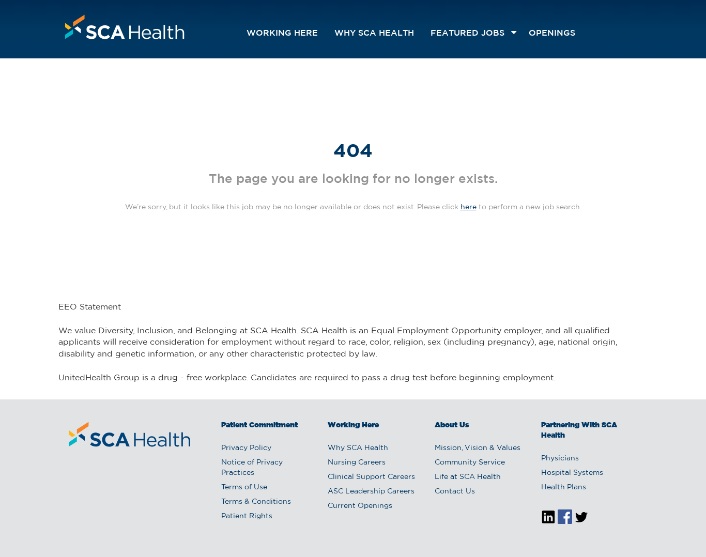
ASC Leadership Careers (371, 491)
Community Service (470, 462)
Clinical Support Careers (371, 477)
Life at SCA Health (468, 477)
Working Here (282, 33)
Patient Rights (246, 516)
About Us (452, 425)
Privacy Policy (246, 448)
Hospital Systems (572, 472)
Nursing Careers (357, 462)
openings (552, 33)
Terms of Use (244, 487)
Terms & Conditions (256, 501)
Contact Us (455, 491)
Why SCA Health (374, 33)
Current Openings (360, 505)
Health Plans (563, 487)
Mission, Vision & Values (477, 448)
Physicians (560, 458)
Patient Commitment (259, 425)
